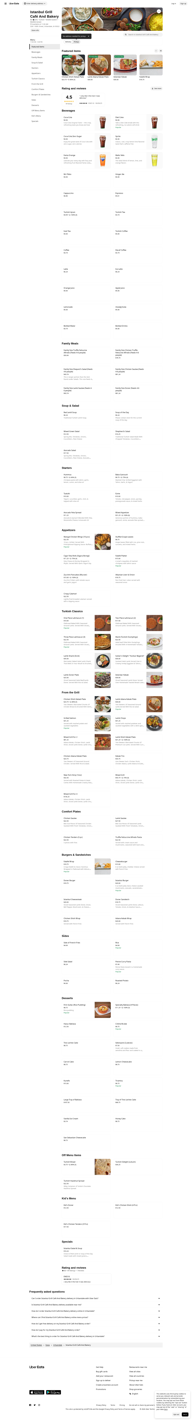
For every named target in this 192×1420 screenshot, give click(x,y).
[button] (96, 1298)
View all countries (136, 1376)
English (135, 1394)
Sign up (183, 3)
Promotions (101, 1389)
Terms (113, 1405)
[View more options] (159, 11)
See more (157, 88)
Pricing (122, 1405)
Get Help (99, 1367)
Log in (173, 3)
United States (36, 1345)
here (165, 1409)
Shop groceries (135, 1389)
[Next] (161, 51)
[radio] (68, 42)
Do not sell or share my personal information (146, 1405)
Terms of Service (124, 1409)
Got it (185, 1414)
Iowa (48, 1345)
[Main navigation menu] (5, 3)
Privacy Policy (101, 1405)
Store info (35, 30)
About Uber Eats (136, 1385)
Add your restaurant (104, 1376)
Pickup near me (135, 1380)
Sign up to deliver (103, 1380)
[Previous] (156, 51)
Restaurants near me (138, 1367)
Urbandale (57, 1345)
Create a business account (107, 1385)
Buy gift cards (102, 1371)
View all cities (134, 1371)
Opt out (176, 1414)
